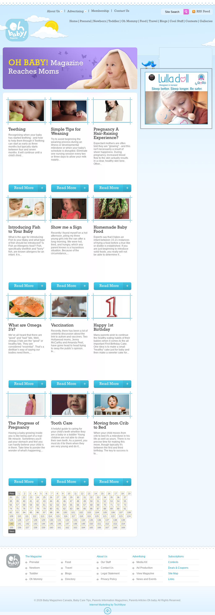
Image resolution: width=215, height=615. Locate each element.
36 (118, 497)
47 (71, 501)
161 (59, 527)
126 (19, 520)
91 (125, 508)
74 (10, 508)
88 (105, 508)
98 (51, 512)
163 (75, 527)
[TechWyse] (107, 613)
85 (84, 508)
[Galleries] (206, 21)
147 (67, 523)
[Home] (73, 21)
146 (59, 523)
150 (91, 523)
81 (57, 508)
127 (27, 520)
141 (19, 523)
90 (118, 508)
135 (91, 520)
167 (107, 527)
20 (10, 497)
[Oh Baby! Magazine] (17, 40)
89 (111, 508)
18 (122, 493)
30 (78, 497)
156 (19, 527)
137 (107, 520)
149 (83, 523)
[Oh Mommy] (129, 21)
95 (31, 512)
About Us (102, 556)
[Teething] (17, 129)
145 (51, 523)
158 (35, 527)
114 (50, 516)
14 (95, 493)
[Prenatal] (85, 21)
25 (44, 497)
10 (69, 493)
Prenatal (34, 562)
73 (125, 505)
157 (27, 527)
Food (68, 562)
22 (24, 497)
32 (91, 497)
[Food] (143, 21)
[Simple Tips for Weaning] (66, 131)
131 (59, 520)
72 (118, 505)
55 (125, 501)
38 (10, 501)
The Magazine (33, 556)
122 (113, 516)
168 (115, 527)
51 (98, 501)
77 (31, 508)
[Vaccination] (62, 325)
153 (115, 523)
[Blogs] (164, 21)
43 (44, 501)
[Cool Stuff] (176, 21)
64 (64, 505)
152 (107, 523)
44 (51, 501)
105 (105, 512)
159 (43, 527)
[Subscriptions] (100, 10)
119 (89, 516)
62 (51, 505)
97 (44, 512)
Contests (173, 562)
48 (78, 501)
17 (115, 493)
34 (105, 497)
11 (75, 493)
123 (121, 516)
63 (57, 505)
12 (82, 493)
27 (57, 497)
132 (67, 520)
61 (44, 505)
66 (78, 505)
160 (51, 527)
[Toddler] (113, 21)
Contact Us (107, 567)
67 (84, 505)
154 (123, 523)
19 (129, 493)
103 (89, 512)
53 (111, 501)
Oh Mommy (35, 579)
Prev (11, 493)
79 (44, 508)
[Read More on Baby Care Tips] (27, 188)
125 (11, 520)
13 (89, 493)
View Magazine (145, 573)
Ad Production (144, 567)
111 (27, 516)
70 (105, 505)
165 (91, 527)
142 (27, 523)
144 (43, 523)
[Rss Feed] (203, 11)
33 (98, 497)
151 (99, 523)
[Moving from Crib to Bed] (112, 425)
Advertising (138, 556)
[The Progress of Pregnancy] (24, 425)
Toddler (33, 573)
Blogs (68, 573)
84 (78, 508)
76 (24, 508)
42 (37, 501)
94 (24, 512)
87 (98, 508)
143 (35, 523)
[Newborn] (99, 21)
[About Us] (54, 11)
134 (83, 520)
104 (97, 512)
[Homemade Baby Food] (111, 229)
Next (11, 531)
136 (99, 520)
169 (123, 527)
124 (129, 516)
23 (31, 497)
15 (102, 493)
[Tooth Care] (62, 423)
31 (84, 497)
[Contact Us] (122, 10)
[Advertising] (76, 11)
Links (171, 579)
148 (75, 523)
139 (123, 520)
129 (43, 520)
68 (91, 505)
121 (105, 516)
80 (51, 508)
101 (73, 512)
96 (37, 512)
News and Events (146, 579)
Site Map (173, 573)
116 (65, 516)
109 (11, 516)
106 (113, 512)
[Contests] (191, 21)
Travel (68, 567)
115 (58, 516)
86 (91, 508)
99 (57, 512)
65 (71, 505)
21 (17, 497)
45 (57, 501)
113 (42, 516)
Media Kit (141, 562)
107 (121, 512)
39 (17, 501)
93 (17, 512)
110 (19, 516)
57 (17, 505)
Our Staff (106, 562)
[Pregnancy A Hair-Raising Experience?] (107, 134)
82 (64, 508)
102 (81, 512)
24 (37, 497)
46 (64, 501)
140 (11, 523)
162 (67, 527)
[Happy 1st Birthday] (104, 327)
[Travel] (153, 21)
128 (35, 520)
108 (129, 512)
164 (83, 527)
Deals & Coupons (178, 567)
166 (99, 527)
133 (75, 520)
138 (115, 520)
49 (84, 501)
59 (31, 505)
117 (73, 516)
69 (98, 505)
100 (65, 512)
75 (17, 508)
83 (71, 508)
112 (34, 516)
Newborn (34, 567)
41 (31, 501)
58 (24, 505)
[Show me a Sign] (66, 227)
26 (51, 497)
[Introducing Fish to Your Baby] (24, 229)
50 (91, 501)
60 (37, 505)
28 (64, 497)
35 (111, 497)
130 (51, 520)
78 (37, 508)
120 (97, 516)
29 (71, 497)
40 (24, 501)
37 (125, 497)
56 (10, 505)
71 (111, 505)
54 (118, 501)
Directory (70, 579)
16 (109, 493)
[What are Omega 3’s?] (25, 327)
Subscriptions (176, 556)
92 (10, 512)
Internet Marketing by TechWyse (107, 604)
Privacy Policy (109, 579)
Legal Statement (110, 573)
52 (105, 501)
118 (81, 516)
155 (11, 527)
